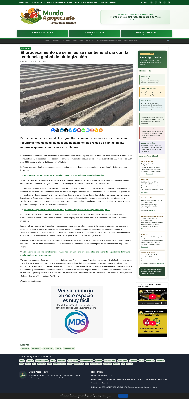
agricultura (30, 360)
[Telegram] (70, 130)
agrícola (27, 363)
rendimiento (107, 363)
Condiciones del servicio (108, 2)
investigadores (78, 363)
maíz (34, 363)
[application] (152, 296)
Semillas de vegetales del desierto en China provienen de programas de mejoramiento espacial (67, 209)
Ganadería (66, 41)
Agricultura (56, 41)
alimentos (116, 363)
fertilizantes (41, 363)
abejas (70, 363)
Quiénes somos (24, 2)
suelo (21, 363)
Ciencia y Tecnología (86, 41)
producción (98, 360)
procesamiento (48, 348)
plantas (53, 360)
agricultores (25, 348)
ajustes (109, 397)
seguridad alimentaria (86, 360)
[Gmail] (92, 130)
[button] (42, 33)
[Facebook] (53, 130)
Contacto (49, 2)
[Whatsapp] (83, 130)
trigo (87, 363)
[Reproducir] (140, 303)
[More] (101, 130)
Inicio (47, 41)
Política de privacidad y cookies (86, 2)
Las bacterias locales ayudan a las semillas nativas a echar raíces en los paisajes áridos (64, 175)
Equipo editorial (37, 2)
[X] (57, 130)
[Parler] (79, 130)
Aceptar (123, 396)
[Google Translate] (88, 130)
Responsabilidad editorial (63, 2)
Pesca (75, 41)
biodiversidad (150, 360)
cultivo (49, 363)
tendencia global (69, 348)
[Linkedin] (62, 130)
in (164, 2)
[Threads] (66, 130)
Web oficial (149, 174)
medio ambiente (122, 360)
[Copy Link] (96, 130)
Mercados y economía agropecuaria (108, 41)
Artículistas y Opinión (131, 41)
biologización (36, 348)
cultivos (22, 360)
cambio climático (73, 360)
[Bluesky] (75, 130)
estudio (141, 360)
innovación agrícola (109, 360)
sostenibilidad (61, 360)
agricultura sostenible (42, 360)
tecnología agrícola (96, 363)
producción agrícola (59, 363)
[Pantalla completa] (165, 303)
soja (123, 363)
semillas (58, 348)
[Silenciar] (161, 303)
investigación (160, 360)
